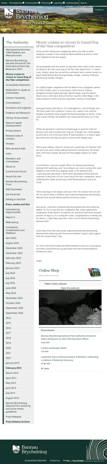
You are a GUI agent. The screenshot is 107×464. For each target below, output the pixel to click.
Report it (10, 217)
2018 (8, 337)
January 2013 (12, 362)
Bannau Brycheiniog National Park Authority (39, 15)
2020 (8, 348)
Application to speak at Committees (18, 91)
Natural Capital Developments (14, 124)
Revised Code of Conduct (14, 137)
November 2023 (14, 298)
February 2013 (13, 367)
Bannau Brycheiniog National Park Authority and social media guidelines (18, 407)
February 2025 (13, 263)
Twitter (14, 461)
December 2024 (14, 253)
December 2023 (14, 248)
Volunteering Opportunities (13, 211)
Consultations (13, 102)
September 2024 (14, 312)
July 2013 (10, 392)
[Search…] (90, 2)
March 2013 (12, 373)
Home (4, 3)
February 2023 (13, 257)
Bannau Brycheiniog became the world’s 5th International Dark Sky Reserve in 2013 (18, 65)
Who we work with (15, 148)
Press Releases (13, 416)
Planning (46, 3)
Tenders (10, 143)
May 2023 (11, 293)
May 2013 (11, 382)
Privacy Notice (13, 130)
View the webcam (70, 288)
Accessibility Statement (18, 84)
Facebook (20, 461)
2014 (8, 318)
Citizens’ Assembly (15, 97)
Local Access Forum (16, 171)
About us (10, 166)
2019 (8, 343)
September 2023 (14, 307)
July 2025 (10, 282)
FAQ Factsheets (14, 189)
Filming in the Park (15, 199)
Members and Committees (13, 160)
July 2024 (10, 278)
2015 (8, 323)
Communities (72, 3)
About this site (13, 176)
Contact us (99, 9)
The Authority (15, 3)
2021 (8, 353)
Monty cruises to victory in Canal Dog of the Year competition (18, 77)
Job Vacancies (13, 194)
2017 (8, 332)
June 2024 (11, 288)
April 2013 (11, 378)
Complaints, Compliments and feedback (15, 230)
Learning (58, 3)
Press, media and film (18, 204)
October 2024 (13, 303)
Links (8, 153)
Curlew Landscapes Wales (54, 347)
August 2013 (12, 398)
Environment (32, 3)
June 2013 (11, 387)
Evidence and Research (18, 112)
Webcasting (12, 222)
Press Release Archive (18, 421)
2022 (8, 357)
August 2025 (12, 243)
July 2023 (10, 273)
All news (45, 368)
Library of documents (17, 117)
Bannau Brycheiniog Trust (16, 183)
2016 (8, 328)
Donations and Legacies (18, 107)
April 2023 (11, 238)
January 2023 (12, 268)
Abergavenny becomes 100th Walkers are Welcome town (18, 52)
